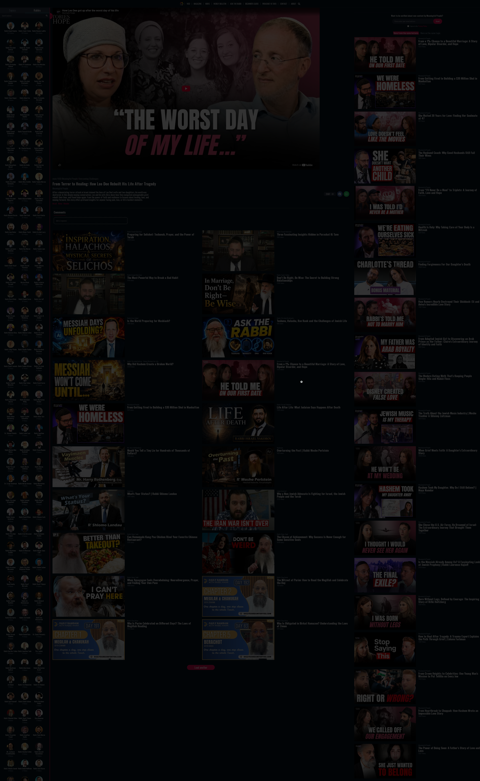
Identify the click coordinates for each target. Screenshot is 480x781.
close (261, 362)
